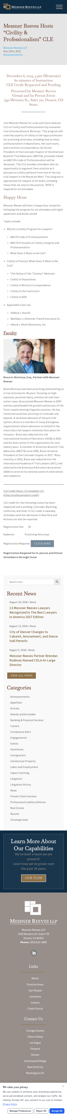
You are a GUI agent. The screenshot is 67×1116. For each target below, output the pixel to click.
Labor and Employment (24, 767)
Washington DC (35, 1073)
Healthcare (17, 749)
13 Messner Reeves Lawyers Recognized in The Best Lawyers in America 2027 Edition (33, 612)
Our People (35, 990)
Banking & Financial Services (26, 720)
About (35, 978)
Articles (14, 708)
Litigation (16, 778)
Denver (35, 1054)
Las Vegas (35, 1042)
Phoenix (35, 1048)
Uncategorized (19, 819)
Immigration (18, 755)
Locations (35, 996)
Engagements (18, 737)
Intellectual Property (23, 761)
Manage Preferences (20, 1111)
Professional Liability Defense (28, 802)
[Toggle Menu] (59, 7)
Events (14, 743)
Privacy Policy (10, 1104)
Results (14, 814)
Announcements (13, 54)
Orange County (35, 1030)
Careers (14, 726)
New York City (35, 1067)
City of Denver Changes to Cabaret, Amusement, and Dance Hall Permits (33, 636)
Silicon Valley (35, 1036)
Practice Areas (35, 984)
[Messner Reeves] (22, 8)
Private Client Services (23, 796)
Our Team (33, 878)
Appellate (16, 702)
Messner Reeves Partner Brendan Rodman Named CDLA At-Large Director (33, 660)
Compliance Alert (20, 731)
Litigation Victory (20, 784)
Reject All (41, 1111)
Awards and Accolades (23, 714)
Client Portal (35, 1008)
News (33, 602)
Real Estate (17, 808)
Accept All (57, 1111)
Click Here (42, 543)
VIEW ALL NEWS (21, 675)
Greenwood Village (35, 1061)
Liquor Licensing (19, 772)
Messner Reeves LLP (15, 47)
